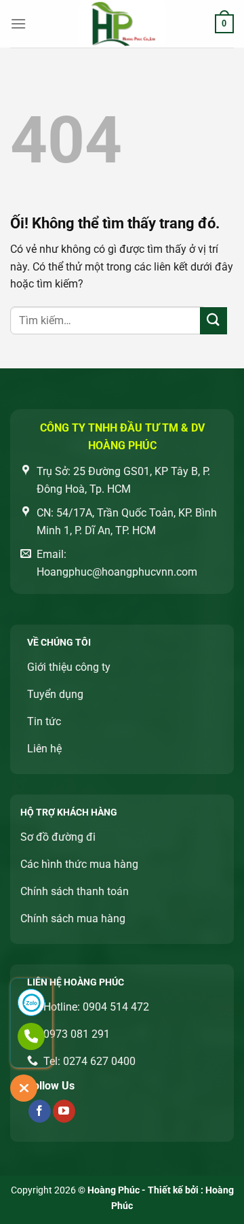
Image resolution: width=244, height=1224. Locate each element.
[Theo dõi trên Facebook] (39, 1111)
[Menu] (18, 23)
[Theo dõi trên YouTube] (64, 1111)
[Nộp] (213, 320)
